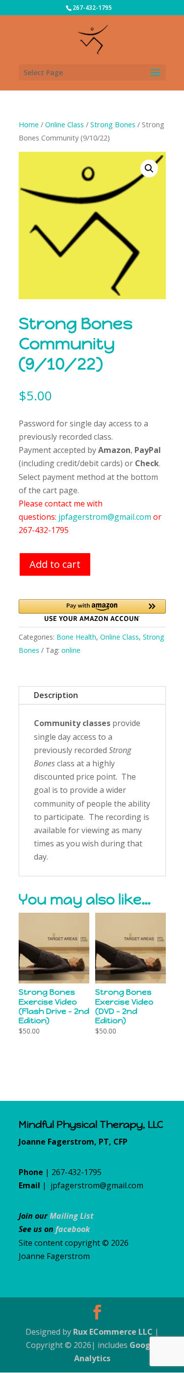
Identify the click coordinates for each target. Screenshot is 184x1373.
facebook (72, 1229)
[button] (149, 168)
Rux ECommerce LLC (113, 1331)
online (70, 650)
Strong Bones (112, 124)
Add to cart (54, 564)
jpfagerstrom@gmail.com (104, 516)
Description (56, 695)
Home (29, 124)
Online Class (64, 124)
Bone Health (76, 637)
